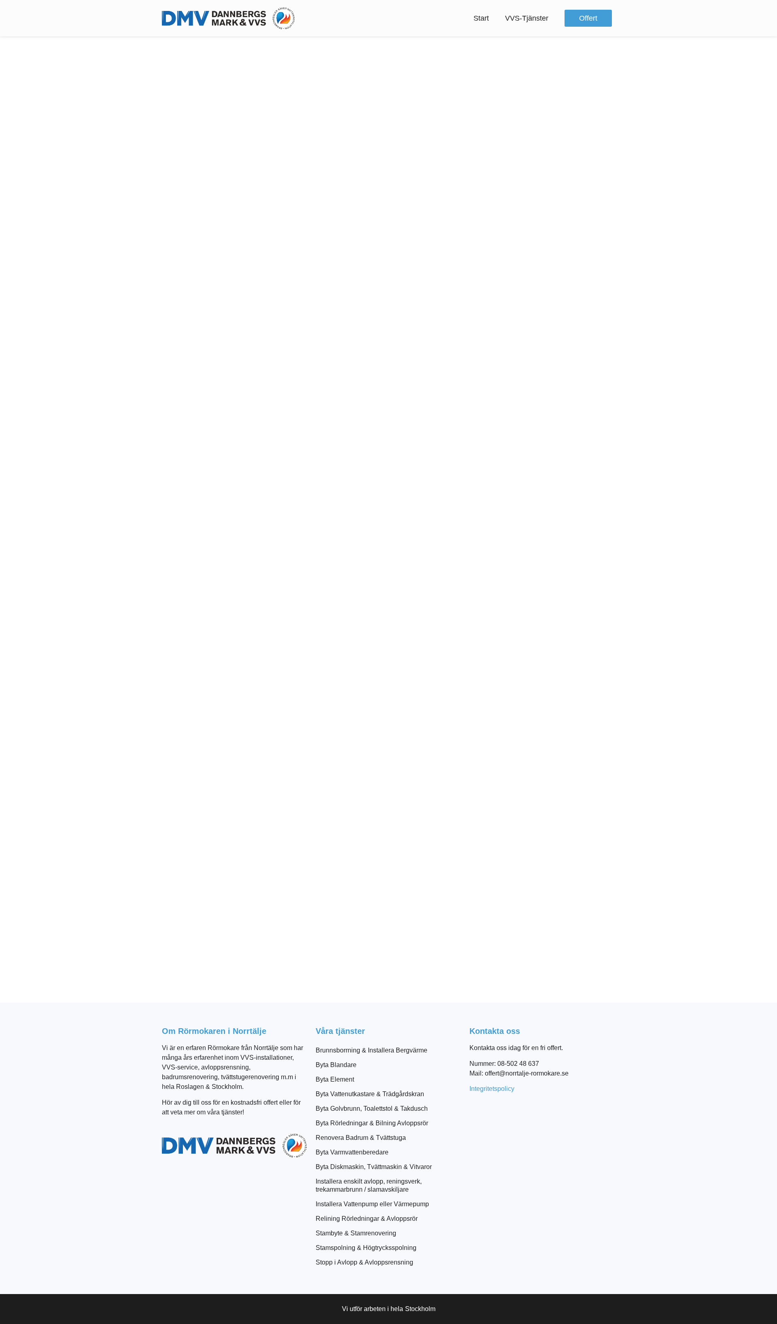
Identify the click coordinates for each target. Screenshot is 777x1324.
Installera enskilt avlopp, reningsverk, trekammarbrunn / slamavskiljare (369, 1185)
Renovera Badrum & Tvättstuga (361, 1137)
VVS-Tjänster (526, 18)
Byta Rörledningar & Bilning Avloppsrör (372, 1123)
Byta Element (335, 1079)
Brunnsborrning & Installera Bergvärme (371, 1050)
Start (481, 18)
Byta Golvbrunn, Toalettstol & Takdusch (372, 1108)
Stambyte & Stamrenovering (356, 1233)
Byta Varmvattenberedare (352, 1152)
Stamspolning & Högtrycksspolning (366, 1247)
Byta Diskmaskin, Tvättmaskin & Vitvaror (374, 1166)
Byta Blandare (336, 1064)
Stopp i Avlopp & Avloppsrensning (364, 1262)
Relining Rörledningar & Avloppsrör (367, 1218)
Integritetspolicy (491, 1088)
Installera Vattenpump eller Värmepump (372, 1204)
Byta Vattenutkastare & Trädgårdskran (370, 1094)
